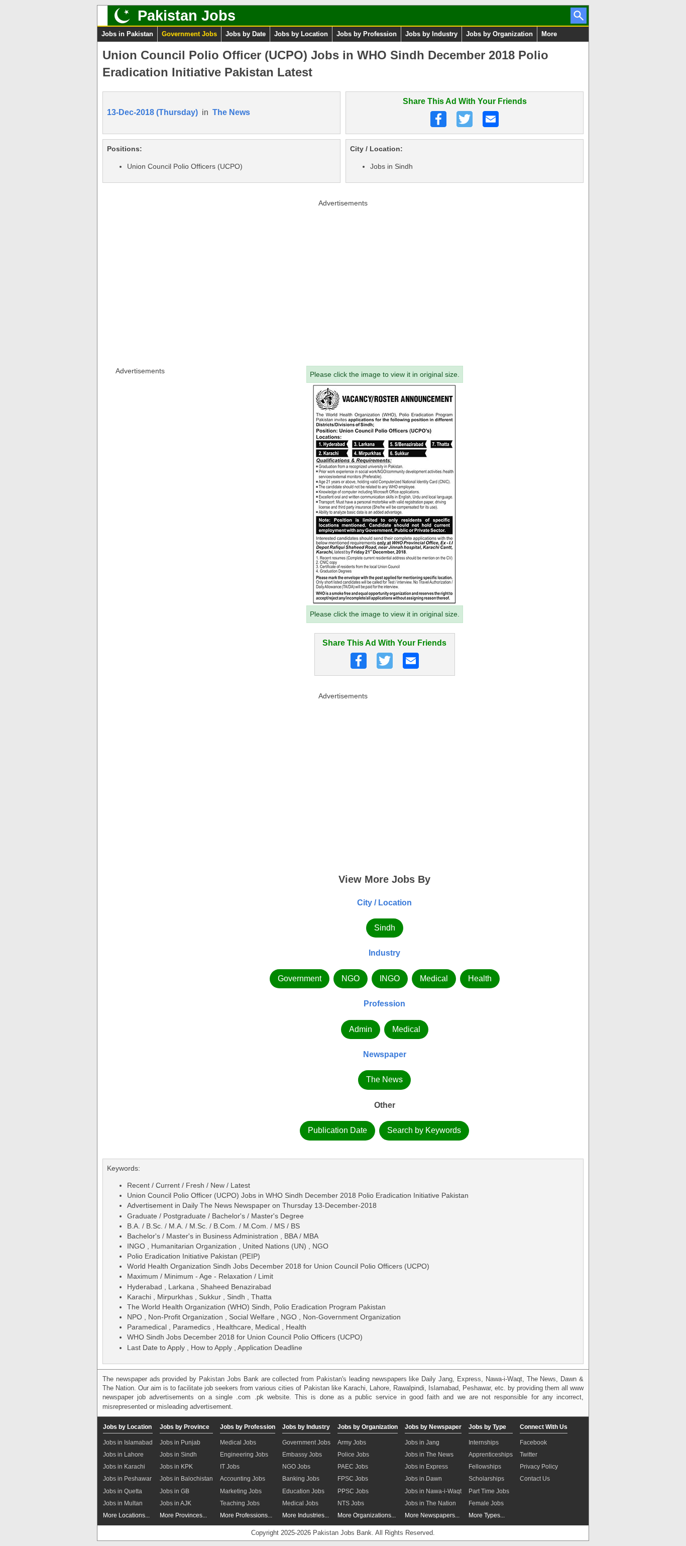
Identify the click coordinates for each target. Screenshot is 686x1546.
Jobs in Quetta (122, 1491)
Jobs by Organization (499, 34)
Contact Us (535, 1478)
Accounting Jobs (242, 1478)
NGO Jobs (296, 1466)
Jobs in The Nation (430, 1503)
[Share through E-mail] (491, 119)
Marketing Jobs (241, 1491)
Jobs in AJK (175, 1503)
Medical (434, 978)
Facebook (533, 1442)
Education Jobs (303, 1491)
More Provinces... (183, 1515)
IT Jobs (230, 1466)
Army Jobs (351, 1442)
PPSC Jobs (353, 1491)
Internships (484, 1442)
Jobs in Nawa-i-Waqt (433, 1491)
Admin (360, 1029)
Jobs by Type (487, 1426)
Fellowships (485, 1466)
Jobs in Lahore (123, 1454)
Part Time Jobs (489, 1491)
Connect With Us (543, 1426)
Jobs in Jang (422, 1442)
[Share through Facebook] (438, 119)
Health (480, 978)
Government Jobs (189, 34)
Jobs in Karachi (124, 1466)
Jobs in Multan (123, 1503)
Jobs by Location (301, 34)
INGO (390, 978)
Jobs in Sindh (178, 1454)
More (549, 34)
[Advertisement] (343, 280)
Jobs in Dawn (423, 1478)
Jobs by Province (184, 1426)
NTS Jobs (350, 1503)
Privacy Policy (539, 1466)
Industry (384, 953)
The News (231, 112)
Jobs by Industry (431, 34)
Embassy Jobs (302, 1454)
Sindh (384, 927)
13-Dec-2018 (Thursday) (152, 112)
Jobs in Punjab (180, 1442)
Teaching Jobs (240, 1503)
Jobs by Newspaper (433, 1426)
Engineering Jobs (244, 1454)
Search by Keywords (424, 1130)
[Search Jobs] (578, 16)
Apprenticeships (491, 1454)
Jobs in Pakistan (127, 34)
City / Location (384, 902)
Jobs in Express (426, 1466)
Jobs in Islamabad (128, 1442)
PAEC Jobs (352, 1466)
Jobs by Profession (366, 34)
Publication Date (337, 1130)
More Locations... (126, 1515)
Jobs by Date (245, 34)
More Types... (487, 1515)
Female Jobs (486, 1503)
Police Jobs (353, 1454)
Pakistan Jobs (187, 16)
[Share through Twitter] (464, 119)
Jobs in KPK (176, 1466)
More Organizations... (366, 1515)
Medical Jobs (238, 1442)
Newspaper (384, 1054)
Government (299, 978)
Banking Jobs (300, 1478)
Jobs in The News (429, 1454)
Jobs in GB (174, 1491)
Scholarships (486, 1478)
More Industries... (305, 1515)
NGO (350, 978)
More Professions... (246, 1515)
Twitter (528, 1454)
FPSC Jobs (352, 1478)
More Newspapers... (432, 1515)
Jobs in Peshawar (127, 1478)
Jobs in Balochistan (186, 1478)
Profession (384, 1003)
